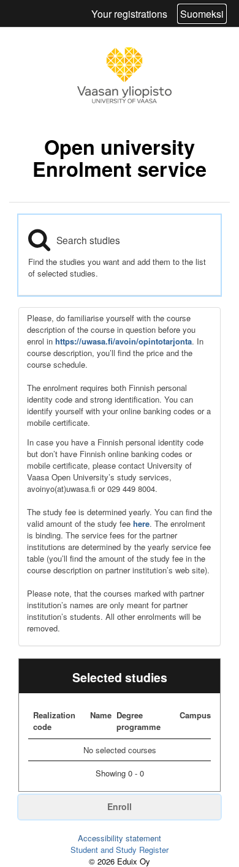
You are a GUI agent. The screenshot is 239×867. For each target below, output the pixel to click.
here (141, 523)
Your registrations (129, 14)
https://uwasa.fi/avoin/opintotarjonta (123, 341)
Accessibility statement (119, 838)
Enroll (119, 806)
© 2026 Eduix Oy (119, 861)
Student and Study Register (119, 849)
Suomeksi (202, 14)
